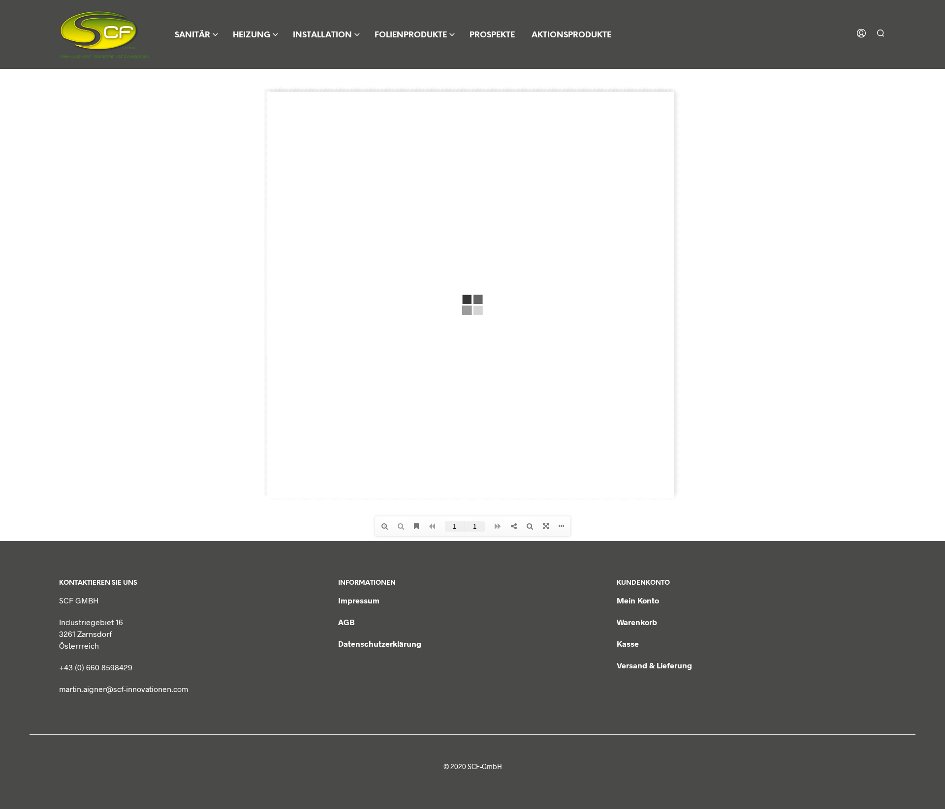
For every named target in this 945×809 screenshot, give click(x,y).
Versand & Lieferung (654, 665)
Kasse (628, 643)
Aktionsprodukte (571, 35)
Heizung (251, 35)
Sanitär (192, 35)
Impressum (358, 600)
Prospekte (492, 35)
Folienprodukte (411, 35)
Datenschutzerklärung (379, 643)
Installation (322, 35)
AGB (346, 622)
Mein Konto (638, 600)
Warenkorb (637, 622)
